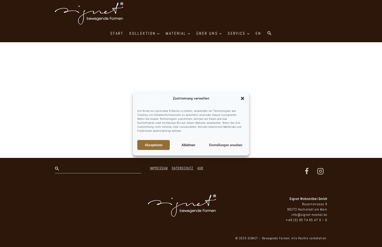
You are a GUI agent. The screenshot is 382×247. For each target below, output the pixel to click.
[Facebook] (307, 171)
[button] (242, 98)
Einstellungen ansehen (225, 145)
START (116, 33)
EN (258, 33)
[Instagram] (320, 171)
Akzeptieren (153, 145)
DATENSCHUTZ (182, 168)
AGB (200, 168)
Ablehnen (188, 145)
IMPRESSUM (159, 168)
